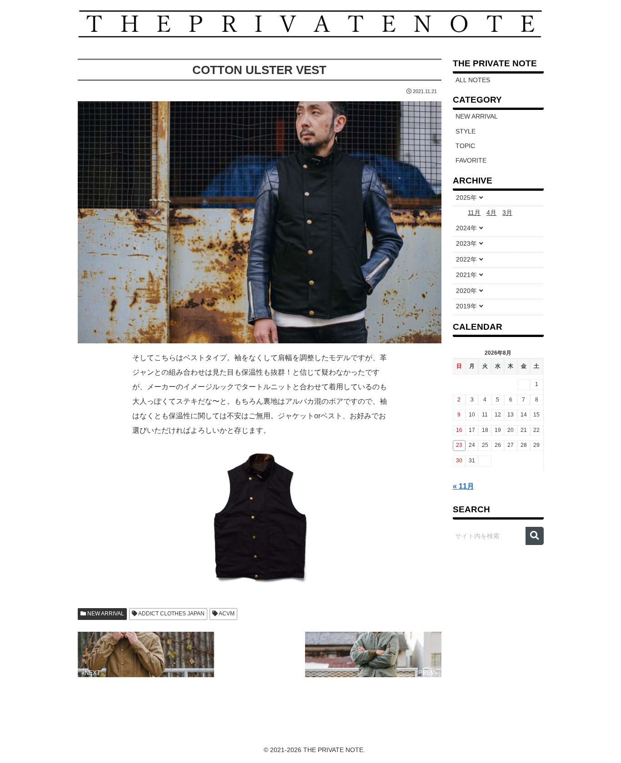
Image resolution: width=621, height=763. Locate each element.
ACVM (226, 613)
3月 (507, 212)
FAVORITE (471, 160)
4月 (491, 212)
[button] (535, 536)
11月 (474, 212)
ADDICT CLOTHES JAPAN (171, 613)
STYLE (466, 131)
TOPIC (465, 146)
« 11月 (463, 486)
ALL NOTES (473, 80)
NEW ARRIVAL (105, 613)
